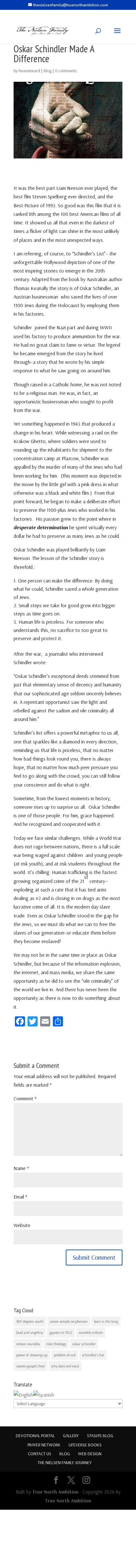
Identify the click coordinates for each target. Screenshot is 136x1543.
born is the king (106, 1321)
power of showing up (31, 1355)
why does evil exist (65, 1366)
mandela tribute (91, 1332)
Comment (25, 1098)
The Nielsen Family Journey (65, 1462)
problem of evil (65, 1355)
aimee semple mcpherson (69, 1321)
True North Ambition (55, 1491)
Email (20, 1196)
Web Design (90, 1453)
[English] (23, 1395)
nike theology (56, 1343)
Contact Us (39, 1453)
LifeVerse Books (85, 1445)
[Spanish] (43, 1395)
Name (21, 1168)
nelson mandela (28, 1343)
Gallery (71, 1435)
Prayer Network (44, 1445)
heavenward (29, 71)
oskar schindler (84, 1343)
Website (22, 1225)
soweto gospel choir (30, 1366)
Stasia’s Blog (100, 1435)
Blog (48, 71)
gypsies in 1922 (60, 1332)
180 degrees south (30, 1321)
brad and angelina (29, 1332)
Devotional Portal (35, 1435)
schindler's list (93, 1355)
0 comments (66, 71)
